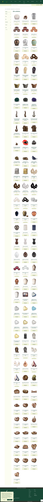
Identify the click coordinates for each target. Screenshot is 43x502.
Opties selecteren (17, 37)
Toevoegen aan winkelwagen (25, 23)
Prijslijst (28, 1)
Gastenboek (32, 1)
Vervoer (24, 1)
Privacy (35, 493)
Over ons (15, 1)
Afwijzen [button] (4, 499)
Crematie (20, 1)
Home (11, 1)
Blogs (36, 1)
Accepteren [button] (9, 499)
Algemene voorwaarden (35, 495)
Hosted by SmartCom (30, 501)
